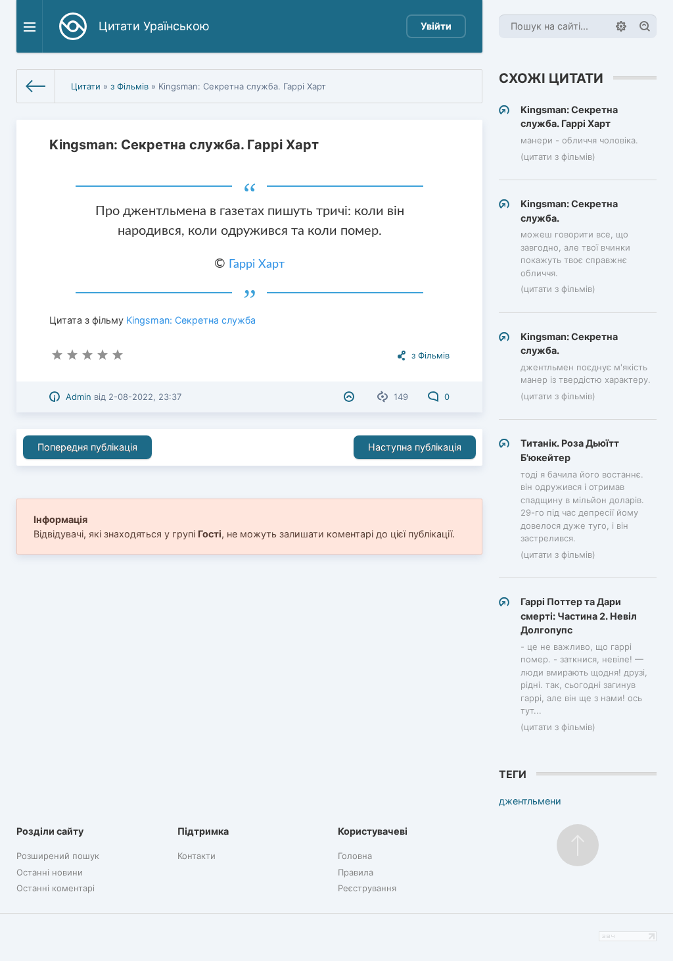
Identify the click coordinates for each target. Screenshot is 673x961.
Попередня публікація (87, 447)
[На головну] (36, 86)
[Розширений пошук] (621, 26)
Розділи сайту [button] (49, 831)
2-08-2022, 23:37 (144, 396)
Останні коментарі (55, 888)
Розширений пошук (57, 855)
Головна (355, 855)
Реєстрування (367, 888)
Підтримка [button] (203, 831)
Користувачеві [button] (372, 831)
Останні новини (49, 872)
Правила (355, 872)
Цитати (86, 86)
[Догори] (578, 845)
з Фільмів (129, 86)
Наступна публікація (414, 447)
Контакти (196, 855)
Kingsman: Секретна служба (191, 320)
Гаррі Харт (257, 264)
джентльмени (530, 800)
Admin (78, 396)
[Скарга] (351, 396)
